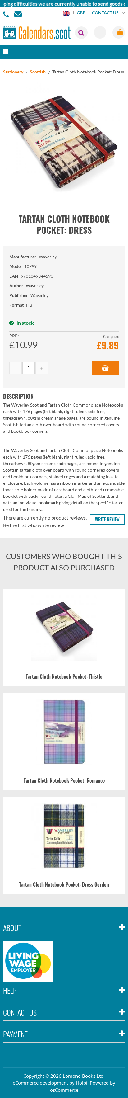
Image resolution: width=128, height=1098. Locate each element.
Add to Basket (105, 368)
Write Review (107, 519)
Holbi (81, 1083)
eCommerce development (40, 1083)
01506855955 (7, 13)
